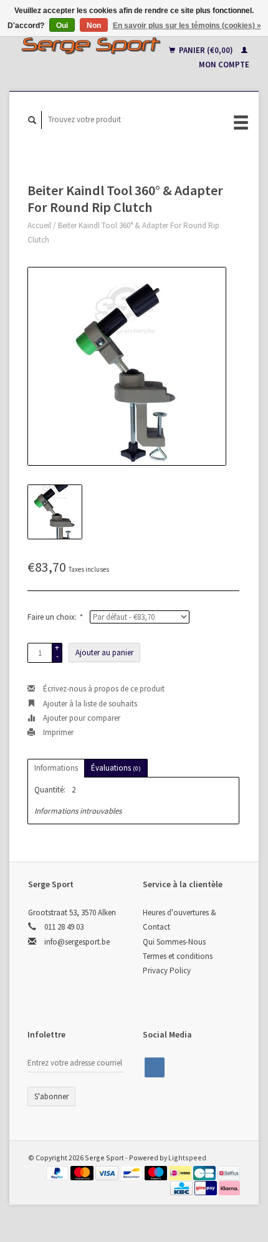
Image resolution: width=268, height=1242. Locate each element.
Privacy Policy (167, 970)
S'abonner (51, 1096)
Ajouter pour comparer (80, 718)
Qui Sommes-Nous (174, 941)
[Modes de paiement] (58, 1172)
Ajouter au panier (104, 652)
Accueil (39, 225)
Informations (56, 768)
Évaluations (116, 768)
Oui (62, 25)
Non (94, 25)
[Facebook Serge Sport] (155, 1067)
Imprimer (57, 732)
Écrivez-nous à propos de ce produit (103, 688)
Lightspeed (187, 1157)
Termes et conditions (178, 956)
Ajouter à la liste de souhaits (89, 703)
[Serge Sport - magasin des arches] (91, 45)
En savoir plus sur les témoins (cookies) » (187, 25)
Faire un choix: (54, 617)
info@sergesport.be (77, 941)
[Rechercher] (32, 120)
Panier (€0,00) (206, 50)
